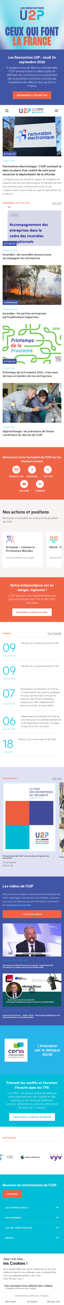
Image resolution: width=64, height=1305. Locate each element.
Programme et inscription (32, 95)
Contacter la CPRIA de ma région (32, 1117)
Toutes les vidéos (32, 914)
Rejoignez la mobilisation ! (32, 612)
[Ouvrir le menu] (56, 111)
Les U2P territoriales (18, 1227)
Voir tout (56, 202)
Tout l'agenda (54, 633)
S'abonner (12, 1194)
